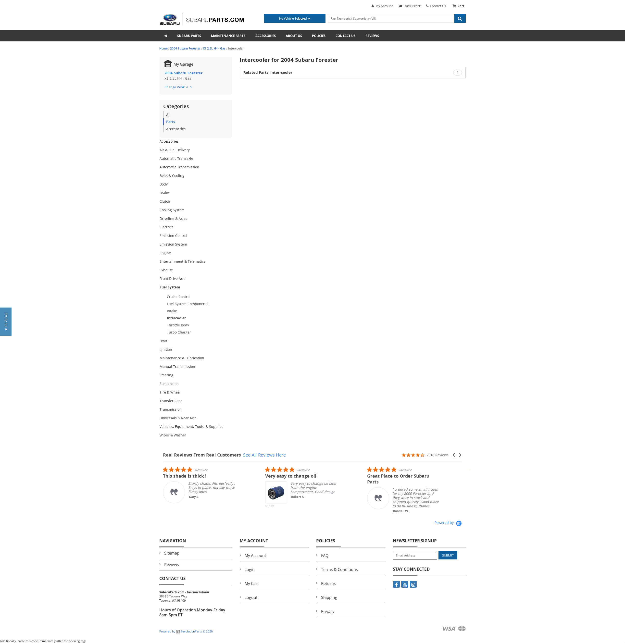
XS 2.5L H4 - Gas (214, 48)
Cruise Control (178, 296)
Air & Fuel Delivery (175, 150)
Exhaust (166, 270)
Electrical (167, 227)
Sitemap (171, 553)
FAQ (324, 555)
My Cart (252, 583)
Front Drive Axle (173, 278)
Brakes (165, 192)
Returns (328, 583)
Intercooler (176, 318)
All (168, 114)
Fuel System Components (187, 303)
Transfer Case (171, 400)
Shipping (329, 597)
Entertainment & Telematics (182, 261)
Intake (172, 311)
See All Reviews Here (264, 455)
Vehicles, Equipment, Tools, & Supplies (191, 426)
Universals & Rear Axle (178, 418)
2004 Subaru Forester (185, 48)
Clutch (165, 201)
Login (250, 569)
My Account (383, 6)
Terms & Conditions (339, 569)
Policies (318, 36)
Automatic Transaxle (176, 158)
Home (163, 48)
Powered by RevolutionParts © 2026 (186, 631)
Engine (165, 252)
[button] (454, 455)
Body (164, 184)
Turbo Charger (179, 332)
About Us (294, 36)
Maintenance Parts (228, 36)
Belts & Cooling (172, 175)
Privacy (327, 611)
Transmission (171, 409)
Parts (170, 121)
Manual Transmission (177, 366)
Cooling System (172, 210)
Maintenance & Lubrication (182, 358)
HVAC (164, 340)
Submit (448, 555)
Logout (251, 597)
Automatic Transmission (179, 167)
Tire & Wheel (170, 392)
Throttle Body (178, 325)
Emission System (173, 244)
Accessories (265, 36)
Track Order (411, 6)
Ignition (166, 349)
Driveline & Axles (173, 218)
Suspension (169, 383)
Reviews (372, 36)
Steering (166, 375)
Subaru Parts (189, 36)
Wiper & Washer (173, 435)
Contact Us (437, 6)
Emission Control (173, 235)
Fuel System (170, 287)
